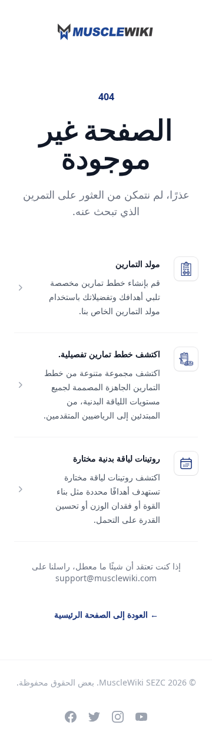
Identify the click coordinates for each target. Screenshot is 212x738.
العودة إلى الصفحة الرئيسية (106, 614)
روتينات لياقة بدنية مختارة (116, 458)
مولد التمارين (137, 263)
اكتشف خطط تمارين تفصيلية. (109, 354)
